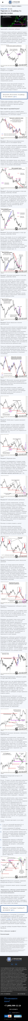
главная (2, 6)
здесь (15, 96)
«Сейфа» (8, 919)
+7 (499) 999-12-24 (12, 1005)
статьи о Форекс (8, 6)
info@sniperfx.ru (15, 1012)
